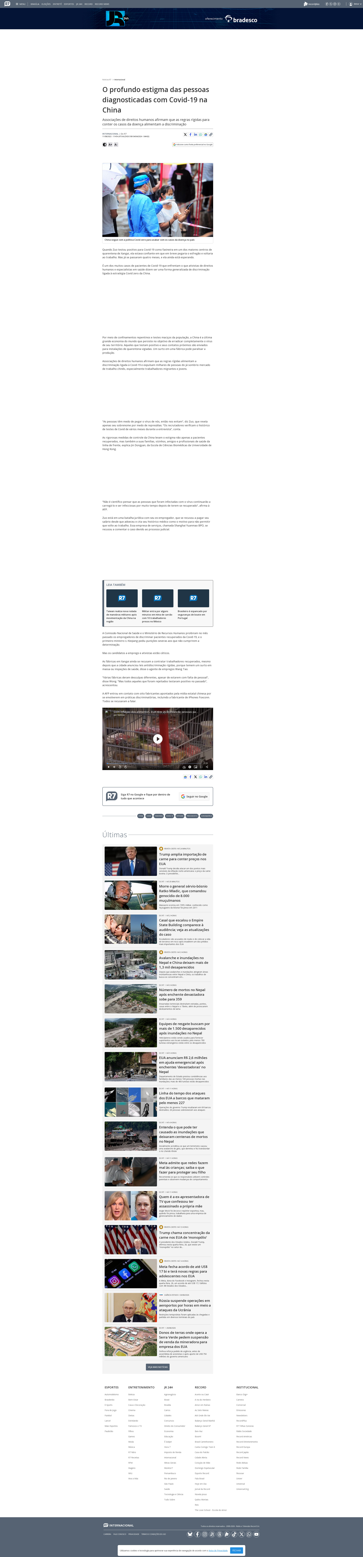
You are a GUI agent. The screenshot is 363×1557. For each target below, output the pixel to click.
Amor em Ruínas (202, 1405)
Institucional (247, 1387)
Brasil (166, 1399)
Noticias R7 (106, 79)
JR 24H (79, 4)
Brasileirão (109, 1399)
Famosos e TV (135, 1426)
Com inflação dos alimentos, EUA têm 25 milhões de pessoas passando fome (163, 712)
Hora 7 (167, 1447)
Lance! (108, 1420)
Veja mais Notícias (158, 1367)
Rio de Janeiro (170, 1478)
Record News (102, 4)
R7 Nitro (132, 1452)
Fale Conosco (119, 1534)
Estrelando (133, 1420)
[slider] (154, 763)
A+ (110, 144)
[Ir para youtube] (256, 1534)
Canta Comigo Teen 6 (205, 1447)
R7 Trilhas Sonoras (245, 1426)
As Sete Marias (202, 1410)
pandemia (159, 816)
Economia (168, 1431)
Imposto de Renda (172, 1452)
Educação (168, 1436)
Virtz (130, 1473)
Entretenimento (141, 1387)
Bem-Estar (133, 1399)
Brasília (35, 4)
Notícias (121, 715)
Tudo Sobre (169, 1499)
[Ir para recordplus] (227, 1534)
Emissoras (241, 1410)
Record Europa (243, 1447)
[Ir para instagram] (334, 4)
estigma (180, 816)
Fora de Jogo (111, 1410)
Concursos (169, 1420)
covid (148, 816)
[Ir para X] (331, 4)
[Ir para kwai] (212, 1534)
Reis (197, 1504)
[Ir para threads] (219, 1534)
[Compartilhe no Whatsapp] (200, 134)
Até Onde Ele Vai (202, 1415)
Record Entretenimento (247, 1441)
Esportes (69, 4)
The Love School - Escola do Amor (211, 1510)
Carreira (240, 1399)
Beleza (131, 1394)
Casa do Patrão (202, 1452)
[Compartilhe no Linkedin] (195, 134)
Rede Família (242, 1468)
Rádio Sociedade (244, 1431)
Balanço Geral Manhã (205, 1420)
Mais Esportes (111, 1426)
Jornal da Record (202, 1489)
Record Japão (242, 1452)
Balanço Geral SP (203, 1426)
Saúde (167, 1489)
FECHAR (236, 1550)
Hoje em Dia (200, 1483)
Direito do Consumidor (174, 1426)
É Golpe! (168, 1441)
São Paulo (169, 1483)
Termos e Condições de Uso (153, 1534)
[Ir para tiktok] (234, 1534)
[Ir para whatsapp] (249, 1534)
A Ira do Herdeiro (203, 1399)
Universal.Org (242, 1489)
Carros (167, 1410)
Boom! (198, 1436)
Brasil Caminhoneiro (204, 1441)
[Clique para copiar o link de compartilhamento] (210, 134)
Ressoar (240, 1473)
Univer (239, 1478)
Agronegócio (170, 1394)
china (140, 816)
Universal (240, 1483)
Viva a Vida (133, 1478)
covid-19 (169, 816)
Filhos (131, 1431)
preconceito (192, 816)
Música (131, 1447)
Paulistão (109, 1431)
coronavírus (206, 816)
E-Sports (108, 1405)
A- (116, 144)
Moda (131, 1441)
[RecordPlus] (311, 3)
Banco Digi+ (242, 1394)
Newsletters (241, 1415)
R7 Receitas (133, 1457)
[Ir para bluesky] (190, 1534)
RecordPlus (241, 1420)
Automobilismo (112, 1394)
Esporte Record (202, 1473)
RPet (130, 1462)
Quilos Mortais (201, 1499)
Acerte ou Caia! (202, 1394)
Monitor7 (168, 1468)
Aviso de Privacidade (218, 1550)
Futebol (108, 1415)
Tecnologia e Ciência (173, 1494)
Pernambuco (170, 1473)
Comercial (241, 1405)
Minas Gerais (170, 1462)
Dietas (131, 1415)
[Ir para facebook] (327, 4)
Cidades (167, 1415)
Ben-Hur (198, 1431)
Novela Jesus (201, 1494)
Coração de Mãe (202, 1462)
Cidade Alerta (201, 1457)
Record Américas (244, 1436)
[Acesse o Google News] (205, 134)
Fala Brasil (199, 1478)
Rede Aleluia (242, 1462)
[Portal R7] (7, 3)
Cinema (131, 1410)
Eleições (46, 4)
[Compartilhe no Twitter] (185, 134)
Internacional (119, 79)
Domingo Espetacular (205, 1468)
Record (89, 4)
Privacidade (133, 1534)
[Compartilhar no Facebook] (190, 134)
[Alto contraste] (104, 144)
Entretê (57, 4)
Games (131, 1436)
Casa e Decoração (136, 1405)
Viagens (131, 1468)
